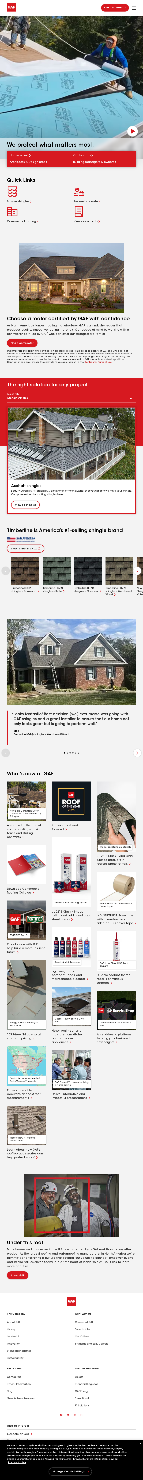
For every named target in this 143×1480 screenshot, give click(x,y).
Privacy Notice (17, 1462)
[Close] (140, 1443)
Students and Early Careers (91, 1344)
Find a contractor (115, 8)
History (11, 1329)
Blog (9, 1391)
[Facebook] (61, 1415)
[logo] (21, 539)
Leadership (13, 1337)
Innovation (13, 1344)
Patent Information (19, 1384)
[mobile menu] (134, 8)
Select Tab (13, 394)
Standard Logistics (86, 1384)
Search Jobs (82, 1329)
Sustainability (15, 1358)
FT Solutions (82, 1406)
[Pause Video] (132, 131)
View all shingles (25, 505)
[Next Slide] (137, 571)
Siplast (79, 1377)
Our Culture (82, 1337)
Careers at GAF (84, 1322)
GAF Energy (81, 1391)
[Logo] (11, 10)
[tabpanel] (71, 460)
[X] (68, 1415)
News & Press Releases (21, 1399)
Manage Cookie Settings (68, 1472)
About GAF (17, 1275)
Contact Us (14, 1377)
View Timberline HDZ (24, 549)
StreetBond (82, 1399)
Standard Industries (19, 1351)
